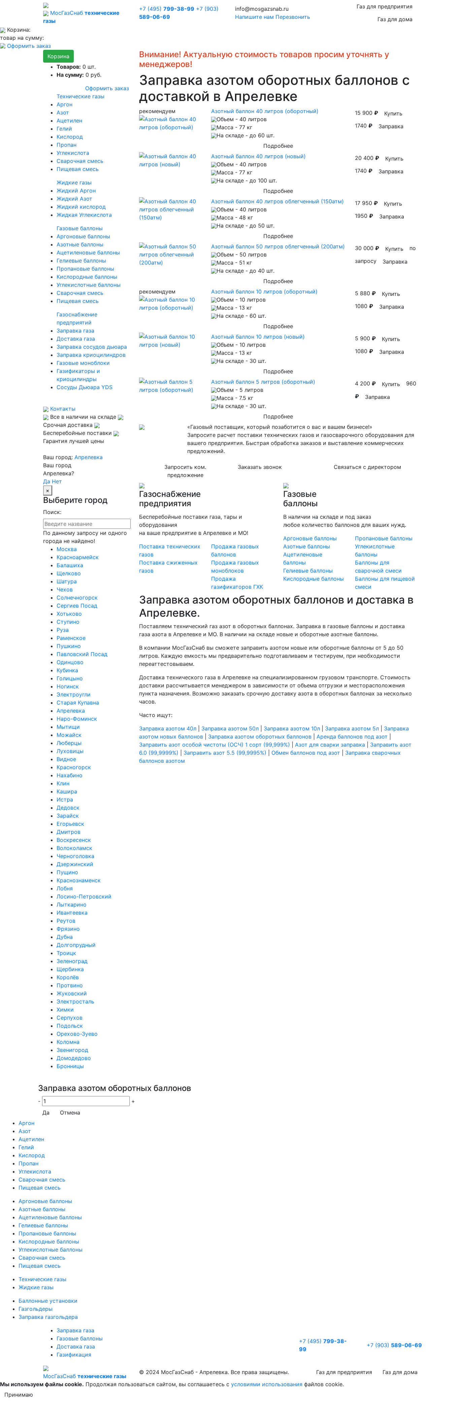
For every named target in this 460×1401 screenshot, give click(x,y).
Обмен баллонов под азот (305, 752)
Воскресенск (74, 839)
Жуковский (72, 993)
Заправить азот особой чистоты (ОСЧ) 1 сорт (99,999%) (214, 744)
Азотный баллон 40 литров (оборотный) (265, 111)
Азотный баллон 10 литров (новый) (258, 336)
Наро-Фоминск (77, 718)
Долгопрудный (76, 945)
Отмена (70, 1112)
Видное (66, 759)
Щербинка (70, 969)
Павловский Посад (82, 654)
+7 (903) (394, 1345)
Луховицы (70, 751)
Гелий (64, 128)
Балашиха (70, 565)
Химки (65, 1009)
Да (46, 481)
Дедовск (68, 807)
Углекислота (73, 152)
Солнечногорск (77, 597)
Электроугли (74, 694)
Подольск (70, 1025)
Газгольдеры (36, 1308)
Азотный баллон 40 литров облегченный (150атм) (277, 201)
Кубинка (67, 670)
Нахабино (70, 775)
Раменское (71, 638)
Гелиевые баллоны (81, 260)
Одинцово (70, 662)
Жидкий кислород (81, 206)
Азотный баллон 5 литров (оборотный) (263, 381)
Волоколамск (74, 848)
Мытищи (68, 726)
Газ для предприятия (385, 6)
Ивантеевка (72, 912)
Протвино (70, 985)
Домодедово (74, 1058)
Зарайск (68, 815)
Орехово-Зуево (77, 1033)
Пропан (66, 144)
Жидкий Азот (74, 198)
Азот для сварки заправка (330, 744)
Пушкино (69, 646)
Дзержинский (75, 864)
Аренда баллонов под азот (352, 736)
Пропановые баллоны (85, 268)
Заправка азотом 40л (167, 728)
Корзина (58, 56)
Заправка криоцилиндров (91, 354)
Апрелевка (88, 457)
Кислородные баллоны (87, 276)
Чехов (65, 589)
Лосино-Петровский (84, 896)
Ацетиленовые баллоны (88, 252)
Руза (63, 629)
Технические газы (80, 96)
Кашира (67, 791)
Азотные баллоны (80, 244)
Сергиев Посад (77, 605)
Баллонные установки (48, 1300)
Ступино (68, 621)
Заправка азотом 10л (292, 728)
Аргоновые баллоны (83, 236)
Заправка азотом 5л (352, 728)
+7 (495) (166, 8)
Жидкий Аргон (76, 190)
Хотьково (69, 613)
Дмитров (68, 831)
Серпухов (70, 1017)
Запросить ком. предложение (185, 471)
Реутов (66, 920)
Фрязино (68, 928)
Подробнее (278, 145)
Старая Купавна (78, 702)
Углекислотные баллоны (89, 284)
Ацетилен (69, 120)
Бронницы (70, 1066)
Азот (63, 112)
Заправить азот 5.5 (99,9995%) (225, 752)
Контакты (61, 408)
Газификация (74, 1354)
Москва (67, 549)
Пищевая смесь (78, 169)
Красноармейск (78, 557)
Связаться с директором (367, 467)
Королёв (68, 977)
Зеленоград (72, 961)
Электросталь (75, 1001)
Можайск (69, 734)
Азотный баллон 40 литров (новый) (258, 156)
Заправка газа (75, 330)
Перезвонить (292, 16)
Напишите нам (254, 16)
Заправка (391, 126)
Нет (57, 481)
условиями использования (266, 1384)
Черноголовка (75, 856)
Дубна (65, 936)
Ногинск (68, 686)
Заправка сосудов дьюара (92, 346)
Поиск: (52, 512)
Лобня (65, 888)
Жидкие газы (74, 182)
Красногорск (74, 767)
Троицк (66, 953)
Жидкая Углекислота (84, 214)
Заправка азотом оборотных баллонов (259, 736)
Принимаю (18, 1394)
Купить (393, 113)
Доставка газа (76, 338)
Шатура (67, 581)
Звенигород (72, 1050)
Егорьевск (70, 823)
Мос (84, 1376)
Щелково (69, 573)
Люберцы (69, 743)
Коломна (68, 1041)
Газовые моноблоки (83, 363)
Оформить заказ (29, 45)
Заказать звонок (260, 467)
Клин (63, 783)
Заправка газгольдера (48, 1316)
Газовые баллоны (80, 228)
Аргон (64, 104)
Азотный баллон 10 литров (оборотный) (264, 291)
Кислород (70, 136)
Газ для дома (395, 19)
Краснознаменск (79, 880)
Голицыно (70, 678)
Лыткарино (72, 904)
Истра (65, 799)
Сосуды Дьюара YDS (84, 387)
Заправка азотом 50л (230, 728)
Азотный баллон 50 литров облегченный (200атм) (278, 246)
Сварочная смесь (80, 161)
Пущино (67, 872)
